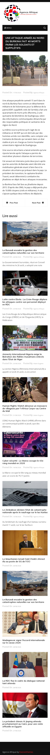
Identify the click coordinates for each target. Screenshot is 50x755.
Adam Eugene (38, 363)
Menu (9, 28)
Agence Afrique (38, 93)
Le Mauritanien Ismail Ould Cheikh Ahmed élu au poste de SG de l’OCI (23, 560)
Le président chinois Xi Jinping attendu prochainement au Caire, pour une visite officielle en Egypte (22, 724)
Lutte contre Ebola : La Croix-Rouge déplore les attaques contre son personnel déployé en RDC (24, 302)
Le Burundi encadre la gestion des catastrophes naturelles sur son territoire (23, 251)
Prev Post (14, 203)
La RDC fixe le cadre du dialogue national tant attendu (23, 682)
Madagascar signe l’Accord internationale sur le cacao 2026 (23, 641)
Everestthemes (26, 752)
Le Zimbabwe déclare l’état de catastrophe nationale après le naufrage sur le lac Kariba (24, 511)
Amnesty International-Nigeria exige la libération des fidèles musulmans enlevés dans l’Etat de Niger (23, 357)
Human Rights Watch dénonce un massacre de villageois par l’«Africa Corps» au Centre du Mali (24, 408)
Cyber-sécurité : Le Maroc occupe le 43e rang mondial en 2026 (22, 462)
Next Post (36, 203)
